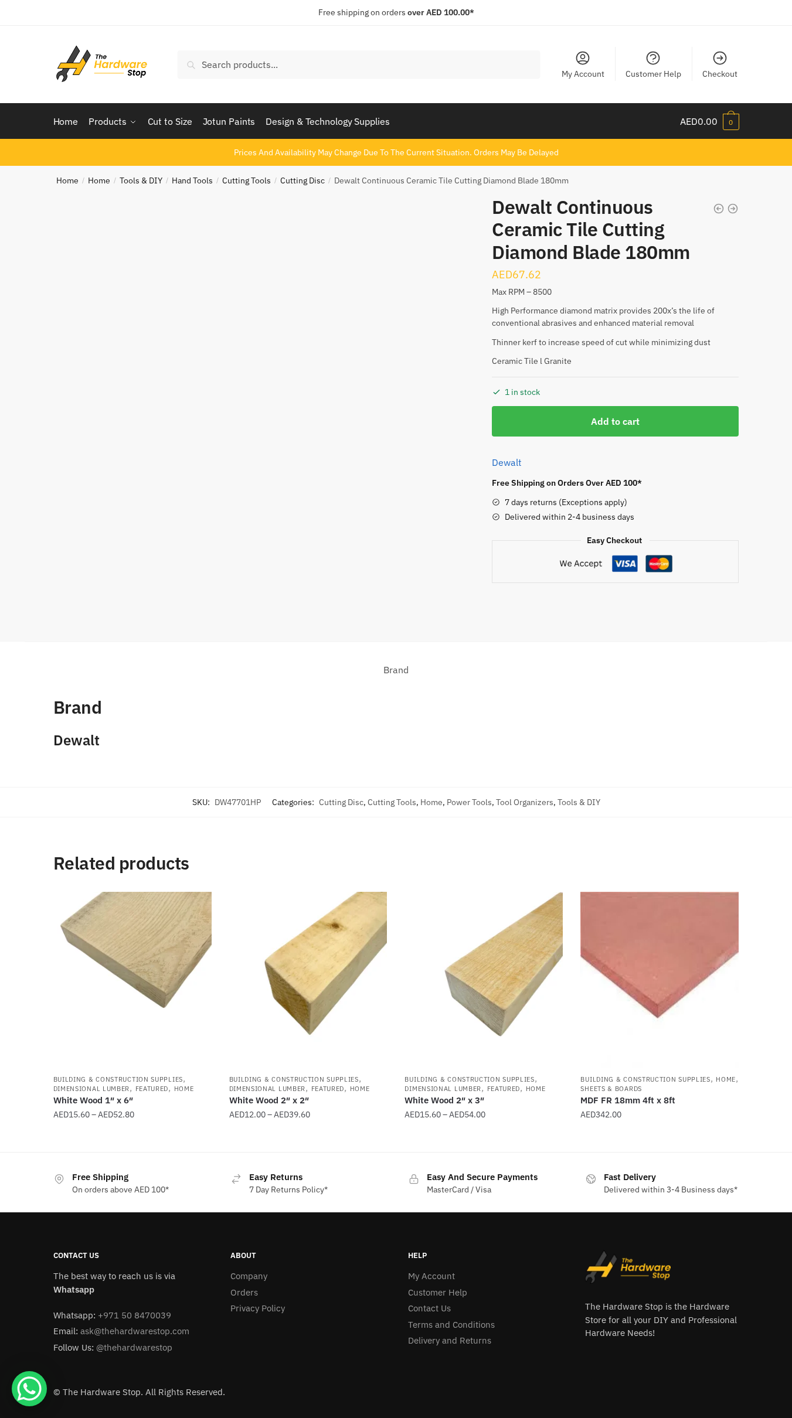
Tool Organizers (524, 802)
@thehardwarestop (134, 1347)
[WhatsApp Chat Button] (29, 1388)
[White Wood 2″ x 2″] (308, 980)
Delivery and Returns (449, 1340)
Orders (244, 1292)
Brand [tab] (396, 670)
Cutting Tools (246, 180)
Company (248, 1275)
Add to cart (615, 421)
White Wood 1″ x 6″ (93, 1100)
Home (67, 180)
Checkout (719, 74)
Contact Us (429, 1308)
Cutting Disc (302, 180)
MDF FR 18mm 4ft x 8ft (627, 1100)
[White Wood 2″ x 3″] (484, 980)
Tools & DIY (141, 180)
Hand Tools (192, 180)
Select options (132, 1138)
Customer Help (653, 74)
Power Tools (469, 802)
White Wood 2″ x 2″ (269, 1100)
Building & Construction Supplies (118, 1079)
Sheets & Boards (611, 1089)
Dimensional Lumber (91, 1089)
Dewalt (507, 462)
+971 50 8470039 (134, 1315)
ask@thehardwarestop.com (134, 1331)
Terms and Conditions (451, 1324)
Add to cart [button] (659, 1138)
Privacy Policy (257, 1308)
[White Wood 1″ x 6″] (132, 980)
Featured (152, 1089)
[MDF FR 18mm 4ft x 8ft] (659, 980)
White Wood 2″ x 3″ (444, 1100)
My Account (583, 74)
